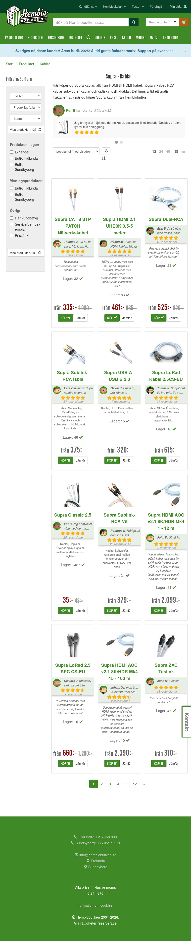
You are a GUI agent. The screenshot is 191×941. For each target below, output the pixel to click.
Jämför (80, 318)
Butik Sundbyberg (24, 167)
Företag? (156, 6)
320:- (124, 450)
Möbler (141, 38)
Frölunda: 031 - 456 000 (97, 836)
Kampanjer (170, 38)
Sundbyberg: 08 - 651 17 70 (97, 842)
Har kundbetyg (26, 217)
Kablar (126, 38)
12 (135, 783)
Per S (70, 110)
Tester (137, 6)
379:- (124, 600)
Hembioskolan (113, 6)
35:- (68, 600)
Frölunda (97, 860)
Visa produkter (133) (24, 129)
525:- (165, 308)
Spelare (100, 38)
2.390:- (124, 753)
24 (161, 151)
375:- (77, 450)
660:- (70, 753)
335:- (70, 308)
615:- (170, 450)
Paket (114, 38)
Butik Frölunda (26, 158)
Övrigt (154, 38)
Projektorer (36, 38)
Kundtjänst (87, 6)
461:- (118, 308)
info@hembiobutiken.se (97, 854)
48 (168, 151)
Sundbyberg (97, 866)
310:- (171, 753)
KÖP (64, 318)
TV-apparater (14, 38)
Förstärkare (56, 38)
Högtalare (75, 38)
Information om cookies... (95, 905)
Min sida (177, 6)
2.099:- (171, 600)
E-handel (22, 151)
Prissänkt (22, 235)
